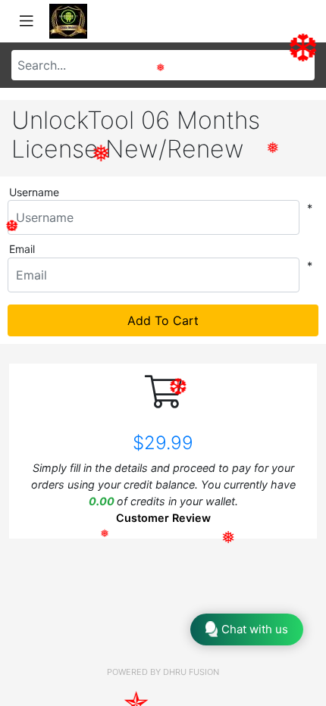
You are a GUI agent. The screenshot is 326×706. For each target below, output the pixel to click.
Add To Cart (163, 320)
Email (22, 248)
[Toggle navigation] (26, 21)
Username (34, 192)
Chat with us (254, 629)
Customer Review (163, 517)
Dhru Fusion (191, 672)
